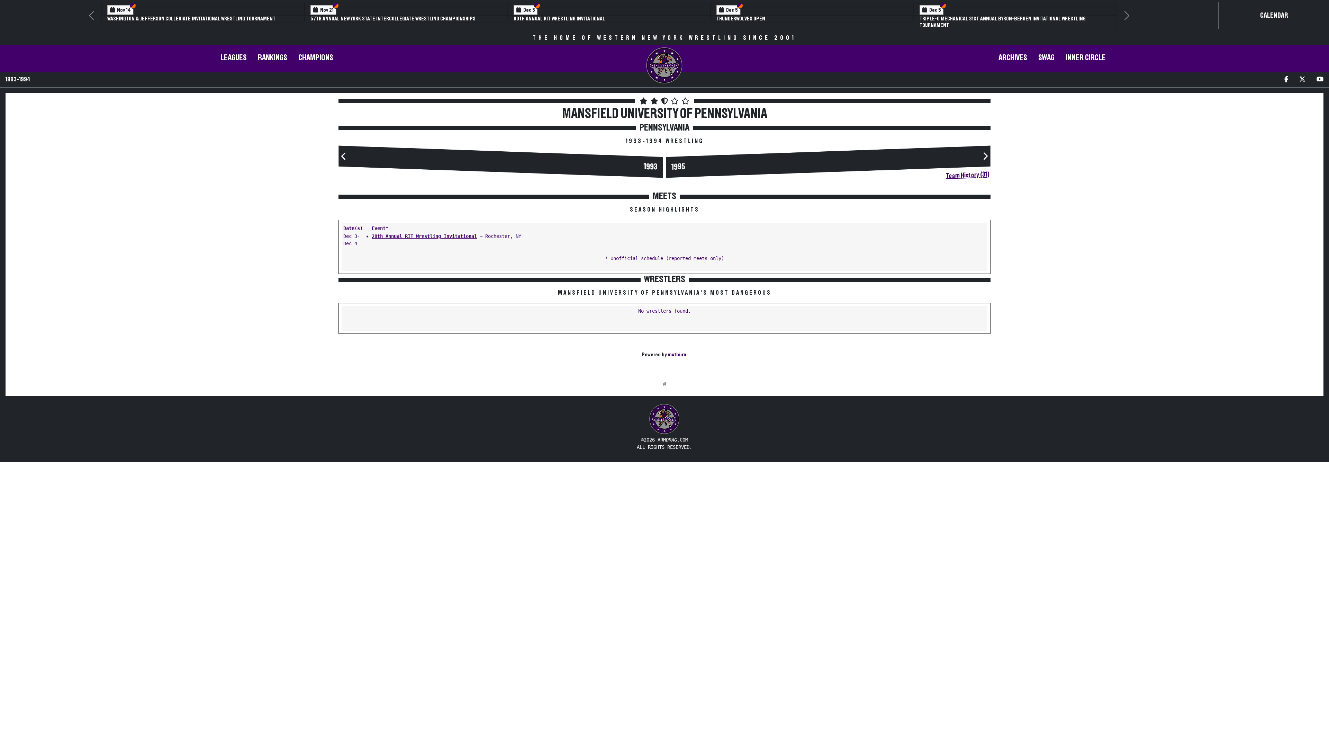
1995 (678, 167)
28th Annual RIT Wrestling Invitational (424, 236)
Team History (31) (967, 175)
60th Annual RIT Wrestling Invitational (559, 18)
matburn (677, 354)
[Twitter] (1302, 79)
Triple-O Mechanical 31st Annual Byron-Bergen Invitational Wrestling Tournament (1003, 22)
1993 (651, 167)
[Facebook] (1286, 79)
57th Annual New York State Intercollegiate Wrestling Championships (393, 18)
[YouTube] (1320, 79)
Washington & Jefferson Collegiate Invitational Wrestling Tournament (191, 18)
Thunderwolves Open (740, 18)
